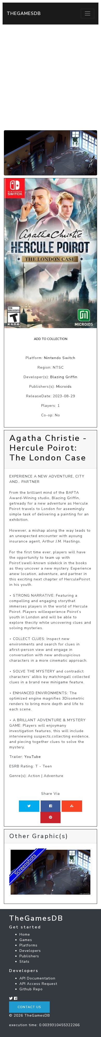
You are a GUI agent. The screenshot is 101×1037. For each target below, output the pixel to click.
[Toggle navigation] (87, 13)
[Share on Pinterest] (50, 817)
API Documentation (37, 978)
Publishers (29, 956)
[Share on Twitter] (29, 806)
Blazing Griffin (63, 377)
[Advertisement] (50, 77)
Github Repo (31, 989)
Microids (64, 386)
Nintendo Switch (59, 357)
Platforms (28, 945)
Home (24, 934)
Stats (24, 961)
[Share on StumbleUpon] (72, 806)
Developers (30, 950)
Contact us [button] (29, 1007)
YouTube (32, 756)
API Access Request (38, 983)
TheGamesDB (24, 13)
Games (25, 939)
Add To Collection (50, 339)
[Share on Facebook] (51, 806)
